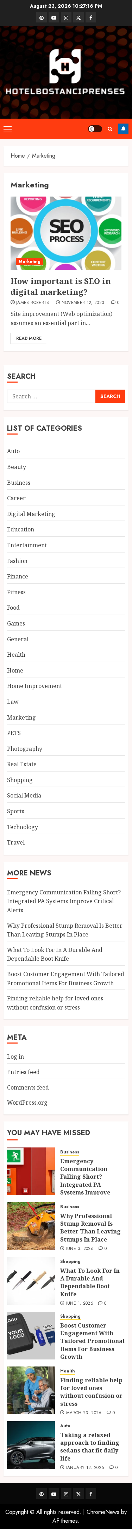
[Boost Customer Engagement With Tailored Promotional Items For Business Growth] (31, 1335)
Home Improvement (34, 686)
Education (20, 529)
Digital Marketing (31, 514)
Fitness (16, 592)
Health (16, 654)
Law (13, 702)
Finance (17, 576)
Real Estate (22, 764)
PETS (14, 733)
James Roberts (32, 303)
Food (13, 607)
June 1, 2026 (79, 1303)
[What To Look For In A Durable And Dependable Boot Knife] (31, 1281)
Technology (22, 827)
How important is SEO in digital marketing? (61, 286)
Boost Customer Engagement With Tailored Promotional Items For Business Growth (92, 1341)
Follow (123, 129)
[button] (8, 129)
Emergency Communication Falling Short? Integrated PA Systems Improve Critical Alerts (64, 901)
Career (16, 498)
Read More (29, 338)
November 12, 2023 (83, 303)
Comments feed (28, 1087)
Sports (15, 811)
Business (18, 482)
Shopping (20, 780)
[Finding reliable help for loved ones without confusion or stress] (31, 1390)
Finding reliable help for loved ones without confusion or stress (91, 1392)
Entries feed (23, 1072)
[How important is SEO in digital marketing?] (66, 233)
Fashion (17, 561)
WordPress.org (27, 1102)
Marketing (29, 261)
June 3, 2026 (80, 1249)
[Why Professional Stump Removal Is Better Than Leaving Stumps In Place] (31, 1226)
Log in (15, 1056)
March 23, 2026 (84, 1413)
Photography (24, 749)
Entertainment (27, 545)
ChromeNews (103, 1512)
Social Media (24, 795)
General (18, 639)
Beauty (16, 467)
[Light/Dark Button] (95, 128)
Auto (13, 451)
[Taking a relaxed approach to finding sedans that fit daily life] (31, 1445)
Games (16, 623)
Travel (16, 842)
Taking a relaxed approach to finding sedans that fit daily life (89, 1446)
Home (15, 670)
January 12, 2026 (85, 1468)
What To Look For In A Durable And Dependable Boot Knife (54, 954)
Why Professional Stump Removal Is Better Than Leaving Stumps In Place (90, 1227)
